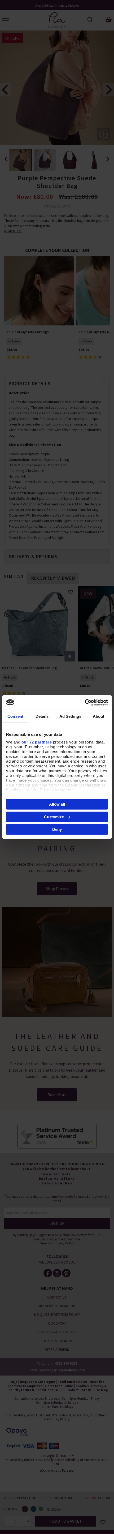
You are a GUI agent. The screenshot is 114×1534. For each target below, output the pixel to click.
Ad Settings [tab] (70, 716)
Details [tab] (42, 716)
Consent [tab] (15, 716)
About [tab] (98, 716)
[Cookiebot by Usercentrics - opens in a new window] (85, 702)
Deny (57, 829)
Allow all (57, 804)
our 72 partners (36, 742)
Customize (54, 816)
